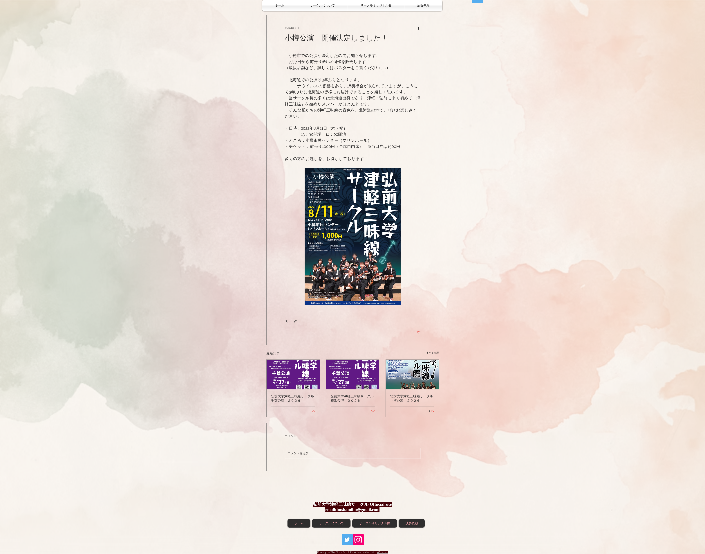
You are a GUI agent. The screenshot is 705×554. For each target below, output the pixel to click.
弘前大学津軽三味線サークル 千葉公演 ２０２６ (293, 398)
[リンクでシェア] (295, 321)
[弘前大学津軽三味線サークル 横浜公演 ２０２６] (352, 374)
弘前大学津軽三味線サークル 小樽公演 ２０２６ (412, 398)
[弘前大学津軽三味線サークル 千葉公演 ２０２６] (293, 374)
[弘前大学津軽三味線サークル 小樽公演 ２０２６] (412, 374)
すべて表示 (432, 352)
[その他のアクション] (418, 28)
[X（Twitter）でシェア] (286, 321)
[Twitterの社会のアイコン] (347, 539)
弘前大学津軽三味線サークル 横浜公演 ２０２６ (353, 398)
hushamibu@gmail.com (358, 509)
